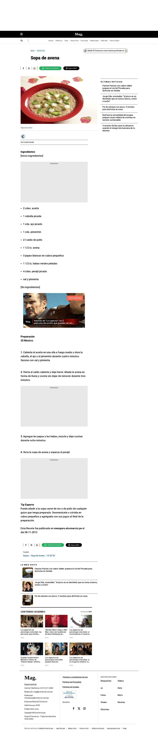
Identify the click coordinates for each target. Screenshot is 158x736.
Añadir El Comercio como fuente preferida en (105, 51)
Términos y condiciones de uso (75, 677)
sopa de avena (38, 555)
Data (120, 688)
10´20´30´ (51, 555)
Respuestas (106, 681)
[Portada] (30, 682)
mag (124, 728)
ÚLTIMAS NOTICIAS (112, 82)
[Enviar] (22, 41)
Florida (51, 40)
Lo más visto (29, 565)
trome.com (84, 728)
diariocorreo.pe (98, 728)
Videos (121, 681)
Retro (120, 695)
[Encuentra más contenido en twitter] (29, 68)
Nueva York (74, 40)
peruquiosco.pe (113, 728)
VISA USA (104, 40)
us (102, 688)
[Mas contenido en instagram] (84, 708)
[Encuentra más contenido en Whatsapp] (34, 68)
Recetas (121, 702)
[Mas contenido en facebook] (73, 708)
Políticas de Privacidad (71, 682)
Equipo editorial (30, 684)
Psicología (84, 40)
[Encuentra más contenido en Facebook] (23, 68)
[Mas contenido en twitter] (79, 708)
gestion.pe (60, 728)
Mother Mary (94, 40)
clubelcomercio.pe (45, 728)
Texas (66, 40)
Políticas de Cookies (70, 687)
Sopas (26, 555)
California (59, 40)
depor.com (72, 728)
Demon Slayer (114, 40)
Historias (105, 709)
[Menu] (22, 34)
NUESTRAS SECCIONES (109, 677)
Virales (104, 702)
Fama (103, 695)
